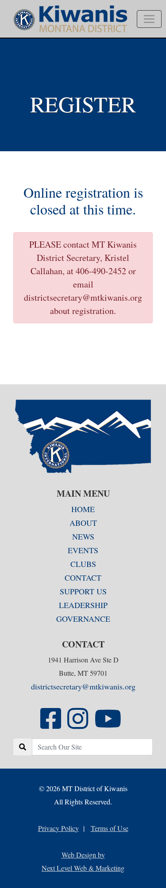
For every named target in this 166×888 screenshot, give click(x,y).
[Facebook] (50, 724)
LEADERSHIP (83, 605)
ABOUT (83, 522)
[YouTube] (107, 724)
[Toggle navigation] (149, 19)
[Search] (22, 747)
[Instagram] (77, 724)
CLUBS (83, 564)
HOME (83, 509)
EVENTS (83, 550)
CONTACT (83, 577)
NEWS (83, 536)
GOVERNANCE (83, 618)
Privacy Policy (58, 828)
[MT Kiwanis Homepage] (83, 436)
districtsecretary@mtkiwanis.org (83, 686)
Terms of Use (109, 828)
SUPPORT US (83, 591)
